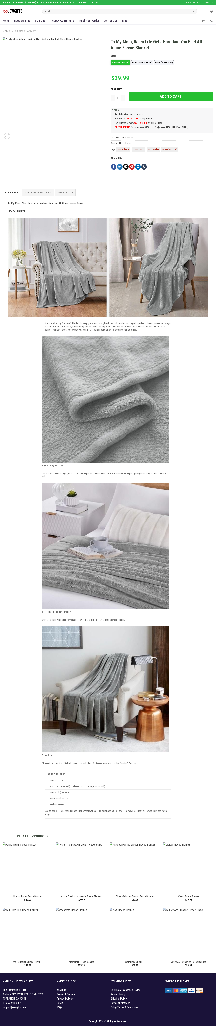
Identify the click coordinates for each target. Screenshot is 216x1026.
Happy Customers (63, 20)
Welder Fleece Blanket (188, 896)
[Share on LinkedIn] (138, 167)
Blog (124, 20)
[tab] (12, 192)
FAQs (59, 1007)
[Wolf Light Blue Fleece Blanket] (28, 933)
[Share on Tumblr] (144, 167)
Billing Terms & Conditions (124, 1007)
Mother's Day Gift (169, 149)
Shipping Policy (119, 998)
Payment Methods (120, 1003)
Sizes (114, 55)
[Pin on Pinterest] (132, 167)
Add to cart (171, 96)
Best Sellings (22, 20)
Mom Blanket (153, 149)
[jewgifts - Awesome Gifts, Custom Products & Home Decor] (20, 11)
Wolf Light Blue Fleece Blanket (28, 962)
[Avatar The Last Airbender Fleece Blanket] (81, 867)
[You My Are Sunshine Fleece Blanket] (188, 933)
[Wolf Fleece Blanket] (135, 933)
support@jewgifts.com (14, 1007)
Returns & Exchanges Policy (125, 990)
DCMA (60, 1003)
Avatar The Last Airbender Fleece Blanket (81, 896)
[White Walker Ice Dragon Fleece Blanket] (135, 867)
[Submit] (194, 11)
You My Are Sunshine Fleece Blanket (188, 962)
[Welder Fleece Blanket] (188, 867)
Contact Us (111, 20)
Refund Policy (65, 192)
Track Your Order (88, 20)
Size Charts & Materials (37, 192)
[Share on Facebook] (113, 167)
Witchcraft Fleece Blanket (81, 962)
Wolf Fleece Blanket (135, 962)
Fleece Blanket (25, 31)
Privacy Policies (65, 998)
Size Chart (41, 20)
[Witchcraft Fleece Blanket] (81, 933)
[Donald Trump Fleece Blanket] (28, 867)
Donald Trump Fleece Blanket (28, 896)
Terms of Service (66, 994)
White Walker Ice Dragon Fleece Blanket (135, 896)
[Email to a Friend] (126, 167)
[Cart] (211, 11)
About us (61, 990)
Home (6, 20)
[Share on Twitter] (120, 167)
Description (12, 192)
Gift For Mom (138, 149)
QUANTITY (117, 89)
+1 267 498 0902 (12, 1003)
